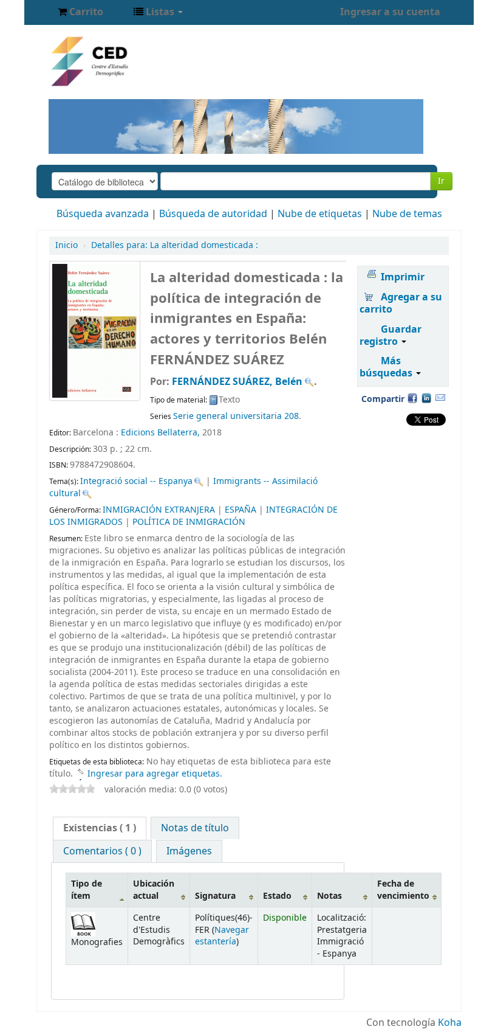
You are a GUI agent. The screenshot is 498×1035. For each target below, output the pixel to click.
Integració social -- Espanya (136, 481)
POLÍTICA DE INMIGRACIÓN (188, 522)
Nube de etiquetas (320, 214)
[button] (80, 12)
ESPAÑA (240, 510)
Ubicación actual (153, 890)
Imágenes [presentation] (189, 851)
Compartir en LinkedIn (426, 398)
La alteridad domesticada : (174, 245)
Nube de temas (407, 214)
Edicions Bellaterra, (161, 432)
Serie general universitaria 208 (236, 416)
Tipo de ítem (86, 890)
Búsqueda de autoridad (213, 214)
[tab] (99, 828)
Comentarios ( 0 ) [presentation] (102, 851)
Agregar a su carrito (401, 303)
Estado (277, 896)
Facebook (412, 398)
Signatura (215, 896)
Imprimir (403, 277)
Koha (450, 1023)
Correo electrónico (440, 398)
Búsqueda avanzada (102, 214)
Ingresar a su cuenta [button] (390, 12)
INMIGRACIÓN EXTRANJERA (159, 510)
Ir (441, 181)
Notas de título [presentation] (195, 828)
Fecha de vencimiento (403, 890)
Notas (329, 896)
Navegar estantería (222, 936)
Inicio (66, 245)
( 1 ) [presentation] (99, 828)
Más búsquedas (387, 367)
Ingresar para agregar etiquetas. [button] (154, 773)
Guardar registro (390, 335)
